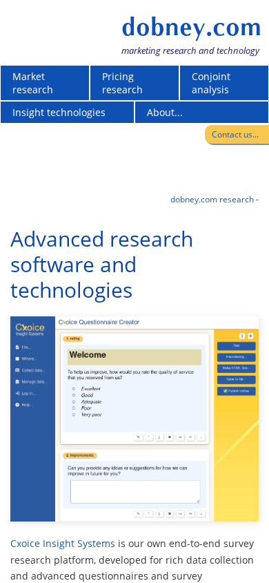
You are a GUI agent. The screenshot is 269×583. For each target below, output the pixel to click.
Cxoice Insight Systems (62, 543)
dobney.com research (212, 199)
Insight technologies (59, 112)
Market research (32, 83)
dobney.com (191, 27)
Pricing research (122, 83)
